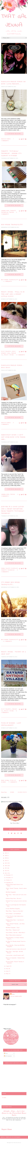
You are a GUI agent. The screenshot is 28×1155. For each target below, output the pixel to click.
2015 (6, 863)
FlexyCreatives (17, 1142)
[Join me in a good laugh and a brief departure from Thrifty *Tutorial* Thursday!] (14, 532)
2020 (6, 855)
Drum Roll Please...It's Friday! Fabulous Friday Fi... (15, 938)
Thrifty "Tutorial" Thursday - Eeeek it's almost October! (11, 153)
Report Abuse (7, 1129)
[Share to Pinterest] (26, 139)
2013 (6, 868)
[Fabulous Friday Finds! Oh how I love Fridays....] (14, 103)
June (7, 971)
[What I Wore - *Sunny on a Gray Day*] (14, 673)
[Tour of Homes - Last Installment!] (14, 744)
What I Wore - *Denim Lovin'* (13, 930)
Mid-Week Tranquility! (12, 224)
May (7, 973)
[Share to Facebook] (24, 139)
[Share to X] (22, 139)
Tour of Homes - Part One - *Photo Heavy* (15, 932)
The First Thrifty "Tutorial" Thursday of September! (15, 962)
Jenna (13, 994)
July (7, 968)
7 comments (12, 782)
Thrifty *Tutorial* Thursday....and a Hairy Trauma (15, 924)
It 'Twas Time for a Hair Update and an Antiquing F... (14, 916)
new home (5, 780)
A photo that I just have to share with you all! (16, 949)
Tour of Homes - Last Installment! (13, 913)
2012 (6, 870)
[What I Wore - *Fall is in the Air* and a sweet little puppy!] (14, 315)
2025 (6, 853)
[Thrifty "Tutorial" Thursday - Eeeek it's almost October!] (14, 174)
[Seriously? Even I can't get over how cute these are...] (14, 458)
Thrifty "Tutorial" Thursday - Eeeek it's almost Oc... (16, 889)
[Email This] (20, 139)
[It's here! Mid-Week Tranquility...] (14, 603)
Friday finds (6, 139)
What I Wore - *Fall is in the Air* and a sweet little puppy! (12, 294)
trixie (11, 212)
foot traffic (6, 351)
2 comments (7, 641)
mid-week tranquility (9, 279)
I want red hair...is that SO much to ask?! (15, 955)
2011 (6, 873)
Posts (6, 1053)
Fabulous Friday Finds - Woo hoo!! (13, 898)
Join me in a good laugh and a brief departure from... (16, 905)
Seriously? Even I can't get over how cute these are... (13, 437)
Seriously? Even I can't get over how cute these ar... (16, 901)
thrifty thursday (8, 570)
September (8, 882)
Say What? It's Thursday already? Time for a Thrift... (16, 942)
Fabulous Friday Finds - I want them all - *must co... (15, 920)
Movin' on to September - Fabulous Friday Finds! (15, 958)
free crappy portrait (9, 568)
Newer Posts (4, 792)
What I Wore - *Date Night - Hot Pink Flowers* (14, 952)
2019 (6, 858)
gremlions (5, 210)
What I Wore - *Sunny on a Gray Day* (14, 911)
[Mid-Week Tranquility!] (14, 243)
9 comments (20, 355)
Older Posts (22, 792)
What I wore (9, 355)
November (8, 877)
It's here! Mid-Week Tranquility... (13, 908)
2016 (6, 860)
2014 (6, 865)
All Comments (8, 1056)
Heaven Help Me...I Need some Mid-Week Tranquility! (15, 945)
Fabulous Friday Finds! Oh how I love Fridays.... (14, 885)
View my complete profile (16, 996)
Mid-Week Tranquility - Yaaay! (13, 927)
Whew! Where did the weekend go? (14, 935)
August (8, 966)
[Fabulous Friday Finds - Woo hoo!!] (14, 386)
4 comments (7, 281)
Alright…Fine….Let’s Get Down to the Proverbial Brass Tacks (14, 1113)
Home (12, 792)
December (8, 875)
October (8, 880)
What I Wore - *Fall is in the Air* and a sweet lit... (16, 895)
